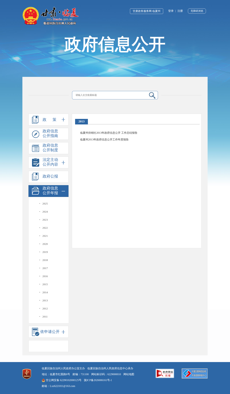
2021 (45, 236)
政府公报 (50, 176)
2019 (45, 252)
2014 (45, 292)
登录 (171, 10)
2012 (45, 308)
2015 (45, 284)
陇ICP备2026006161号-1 (98, 380)
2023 (45, 219)
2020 (45, 244)
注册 (180, 10)
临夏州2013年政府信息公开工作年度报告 (104, 139)
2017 (45, 268)
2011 (45, 316)
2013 (45, 300)
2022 (45, 228)
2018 (45, 260)
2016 (45, 276)
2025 (45, 203)
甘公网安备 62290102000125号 (63, 380)
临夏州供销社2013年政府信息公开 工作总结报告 (108, 132)
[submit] (151, 95)
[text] (110, 95)
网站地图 (128, 374)
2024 (45, 211)
